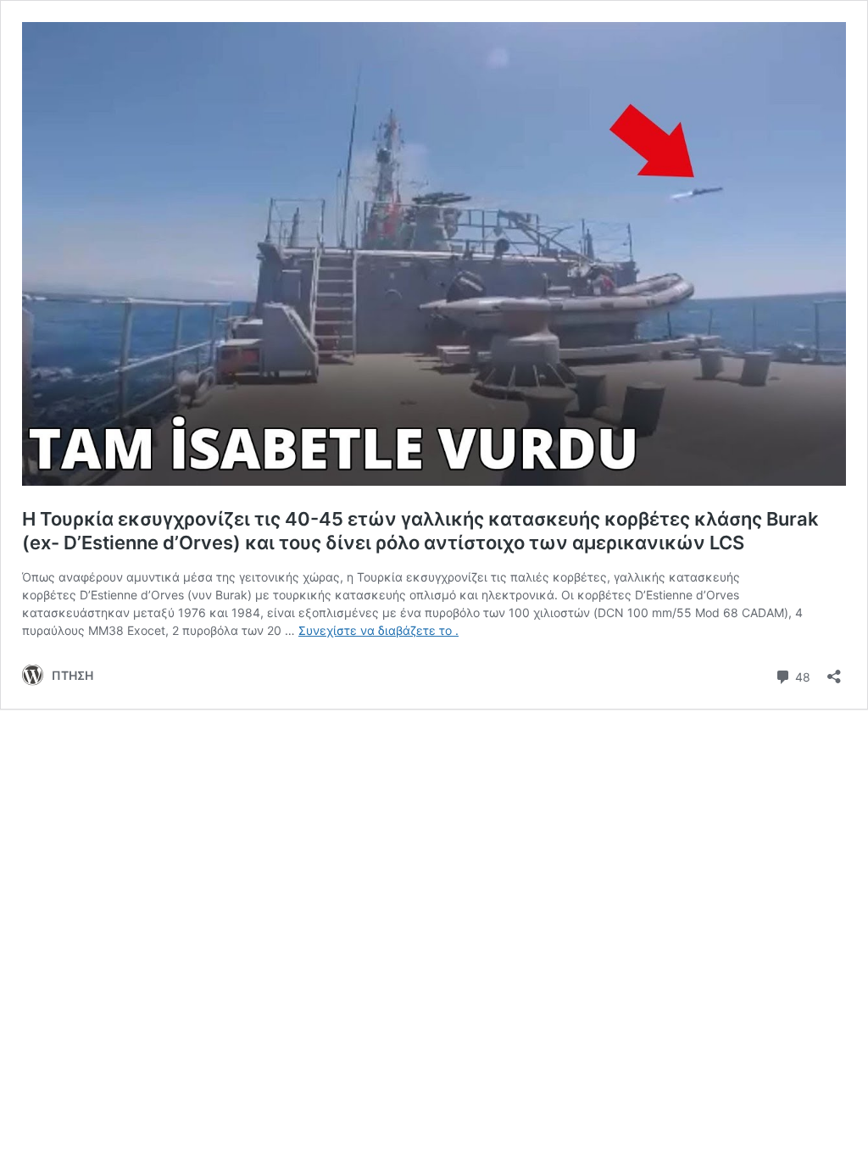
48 (801, 675)
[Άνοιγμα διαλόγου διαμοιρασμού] (834, 671)
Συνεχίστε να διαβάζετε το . (378, 630)
